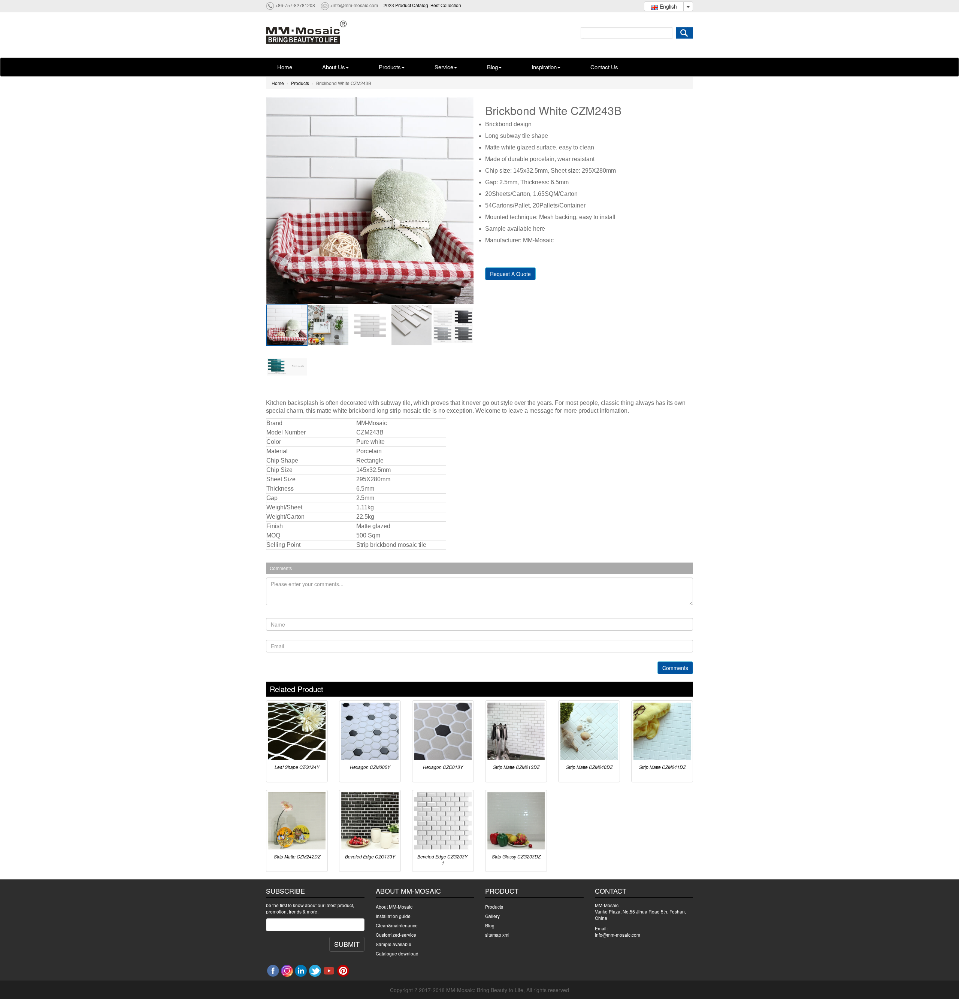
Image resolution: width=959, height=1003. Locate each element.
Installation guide (393, 916)
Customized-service (396, 934)
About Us (333, 67)
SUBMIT (347, 944)
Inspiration (544, 67)
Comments (675, 668)
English (667, 6)
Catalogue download (397, 953)
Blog (492, 67)
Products (390, 67)
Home (284, 67)
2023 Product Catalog (406, 5)
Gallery (492, 916)
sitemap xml (497, 934)
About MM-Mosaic (394, 906)
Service (444, 67)
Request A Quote (510, 274)
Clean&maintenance (397, 925)
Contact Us (604, 67)
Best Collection (445, 5)
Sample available (393, 944)
